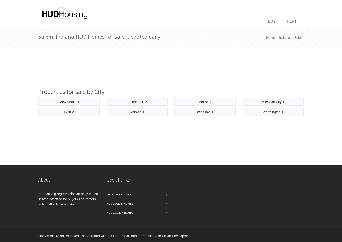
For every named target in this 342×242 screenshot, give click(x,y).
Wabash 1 (137, 112)
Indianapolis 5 (137, 101)
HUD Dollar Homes (120, 203)
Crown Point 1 (69, 101)
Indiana (284, 37)
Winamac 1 (205, 112)
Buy (271, 21)
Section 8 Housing (120, 194)
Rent (292, 21)
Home (270, 37)
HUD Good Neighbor (121, 212)
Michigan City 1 (273, 101)
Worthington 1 (273, 112)
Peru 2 (69, 112)
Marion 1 (204, 101)
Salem (299, 37)
